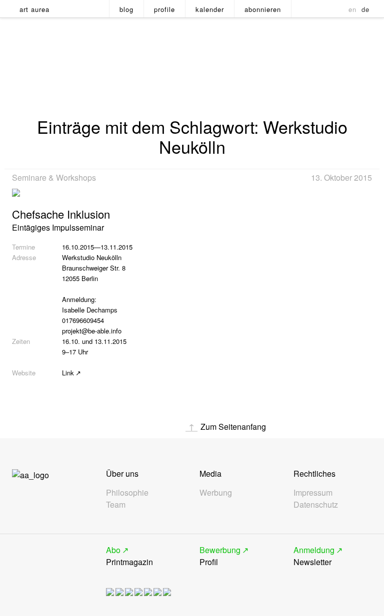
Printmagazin (129, 556)
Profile (164, 9)
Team (116, 504)
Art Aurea (35, 9)
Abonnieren (262, 9)
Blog (127, 9)
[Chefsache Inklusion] (16, 189)
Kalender (210, 9)
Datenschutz (316, 504)
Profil (220, 556)
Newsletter (314, 556)
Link (68, 372)
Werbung (216, 492)
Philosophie (127, 492)
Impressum (313, 492)
